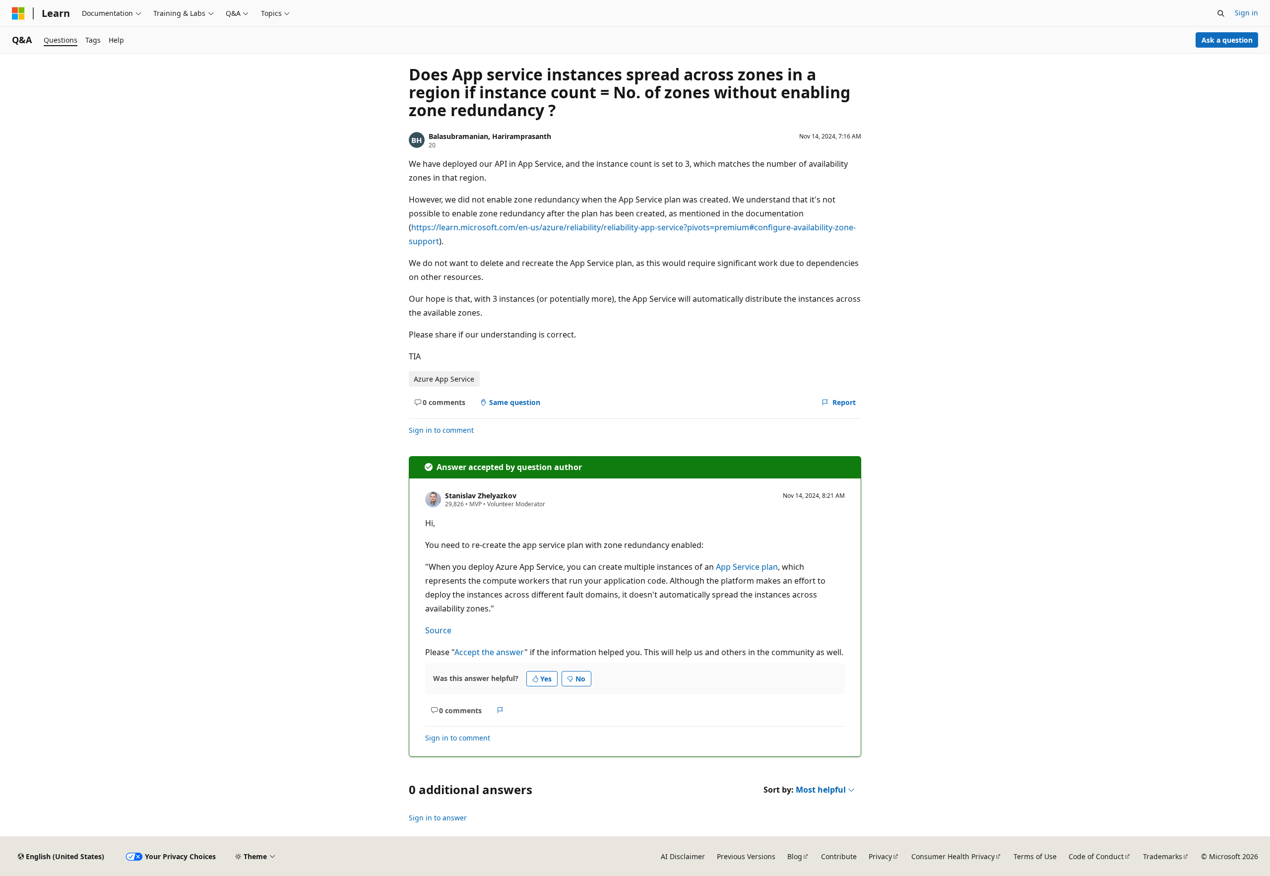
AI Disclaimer (683, 856)
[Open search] (1221, 13)
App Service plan (747, 566)
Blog (794, 856)
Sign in (1246, 12)
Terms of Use (1035, 856)
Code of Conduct (1096, 856)
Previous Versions (746, 856)
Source (438, 630)
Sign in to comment (441, 430)
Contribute (839, 856)
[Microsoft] (18, 13)
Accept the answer (489, 652)
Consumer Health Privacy (953, 856)
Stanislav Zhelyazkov (480, 495)
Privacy (880, 856)
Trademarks (1162, 856)
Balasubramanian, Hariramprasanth (490, 136)
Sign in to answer (438, 817)
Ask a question (1227, 40)
